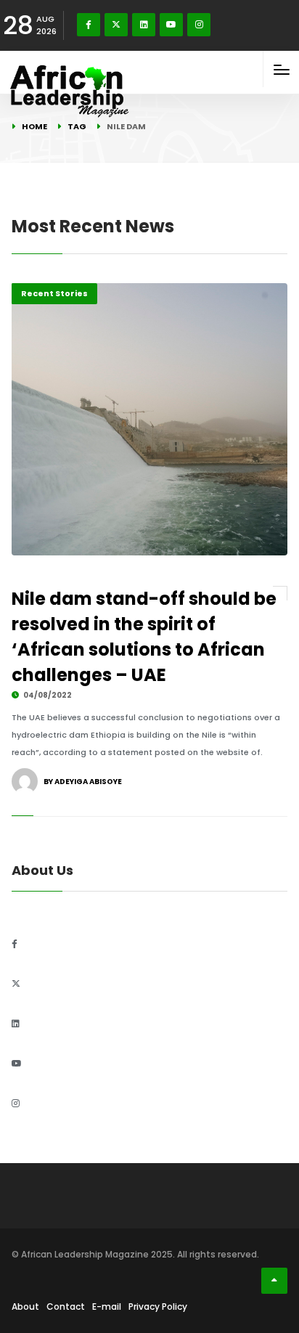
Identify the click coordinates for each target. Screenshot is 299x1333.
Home (34, 126)
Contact (65, 1306)
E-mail (106, 1306)
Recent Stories (54, 293)
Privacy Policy (157, 1306)
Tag (76, 126)
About (25, 1306)
